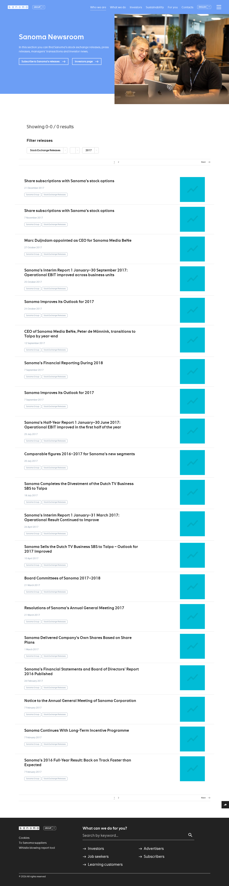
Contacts (187, 7)
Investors (136, 7)
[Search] (190, 835)
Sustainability (155, 7)
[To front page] (18, 7)
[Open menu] (218, 7)
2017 (89, 150)
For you (173, 7)
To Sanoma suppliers (33, 843)
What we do (118, 7)
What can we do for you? (105, 828)
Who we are (98, 7)
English (203, 7)
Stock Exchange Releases (45, 150)
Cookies (24, 838)
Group (37, 7)
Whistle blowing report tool (37, 848)
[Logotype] (29, 828)
